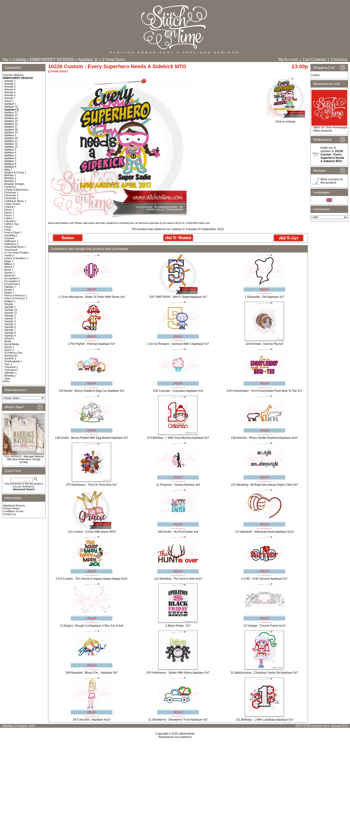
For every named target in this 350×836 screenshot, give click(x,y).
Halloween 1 (11, 241)
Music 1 (8, 269)
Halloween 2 (11, 244)
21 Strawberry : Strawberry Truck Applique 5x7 (178, 719)
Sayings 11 (10, 312)
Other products (322, 130)
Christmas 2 (11, 195)
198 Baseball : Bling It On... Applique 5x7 (91, 672)
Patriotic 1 (10, 286)
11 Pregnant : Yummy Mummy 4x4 (178, 484)
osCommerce (183, 737)
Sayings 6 (10, 326)
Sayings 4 (10, 321)
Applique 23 (11, 146)
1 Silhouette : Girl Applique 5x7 (264, 297)
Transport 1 (11, 367)
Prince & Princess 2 (15, 298)
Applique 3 (10, 149)
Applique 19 (11, 132)
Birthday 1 (10, 175)
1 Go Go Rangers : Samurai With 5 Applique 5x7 (178, 344)
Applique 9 (10, 166)
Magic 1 (8, 261)
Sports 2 (9, 349)
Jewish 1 (9, 255)
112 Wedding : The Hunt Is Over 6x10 (178, 578)
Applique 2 (10, 135)
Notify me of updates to (332, 154)
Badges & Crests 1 (15, 172)
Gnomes (9, 238)
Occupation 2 (12, 281)
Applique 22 (11, 143)
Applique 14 (11, 118)
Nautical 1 (10, 275)
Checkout (339, 59)
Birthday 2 (10, 178)
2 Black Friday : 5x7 (178, 625)
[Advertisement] (175, 779)
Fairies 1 (9, 218)
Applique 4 (10, 152)
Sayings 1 (10, 306)
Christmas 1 (11, 192)
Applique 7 (10, 161)
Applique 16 (11, 123)
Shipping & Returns (14, 505)
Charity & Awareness (16, 189)
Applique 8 (10, 163)
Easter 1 (9, 212)
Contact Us (9, 514)
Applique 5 (10, 155)
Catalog (19, 59)
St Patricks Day (13, 352)
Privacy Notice (11, 508)
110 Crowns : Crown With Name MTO (92, 531)
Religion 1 (9, 301)
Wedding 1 (10, 375)
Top (5, 59)
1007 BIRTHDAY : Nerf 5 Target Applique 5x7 (178, 297)
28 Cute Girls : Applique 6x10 (91, 719)
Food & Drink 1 (13, 232)
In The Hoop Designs (16, 252)
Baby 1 (8, 169)
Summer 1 (10, 358)
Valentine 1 (10, 372)
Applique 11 (88, 59)
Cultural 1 (9, 206)
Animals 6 (9, 95)
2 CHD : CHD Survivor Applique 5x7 (264, 578)
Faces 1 (9, 215)
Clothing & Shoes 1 (15, 201)
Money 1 (9, 266)
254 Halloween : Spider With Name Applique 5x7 (178, 672)
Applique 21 (11, 140)
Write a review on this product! (331, 181)
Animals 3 (9, 86)
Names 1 (9, 272)
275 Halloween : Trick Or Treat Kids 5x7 (91, 484)
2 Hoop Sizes (113, 59)
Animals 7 (9, 98)
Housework (11, 249)
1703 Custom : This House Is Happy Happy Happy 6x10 (91, 578)
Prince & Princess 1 (15, 295)
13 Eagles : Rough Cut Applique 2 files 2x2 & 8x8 (91, 625)
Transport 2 (11, 369)
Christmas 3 (11, 198)
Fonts (7, 229)
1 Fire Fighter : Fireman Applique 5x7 (91, 344)
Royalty (8, 304)
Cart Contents (314, 59)
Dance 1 (9, 209)
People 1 (9, 289)
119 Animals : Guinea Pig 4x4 (264, 344)
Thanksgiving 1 (13, 361)
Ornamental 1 (12, 284)
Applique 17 (11, 126)
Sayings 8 (10, 332)
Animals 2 (9, 83)
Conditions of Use (13, 511)
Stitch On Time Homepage (330, 127)
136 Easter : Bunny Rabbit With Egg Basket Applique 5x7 (91, 437)
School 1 (9, 338)
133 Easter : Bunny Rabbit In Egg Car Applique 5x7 (92, 390)
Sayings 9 (10, 335)
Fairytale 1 (10, 221)
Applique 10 (11, 106)
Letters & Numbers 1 (16, 258)
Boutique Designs (14, 183)
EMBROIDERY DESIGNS (52, 59)
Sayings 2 (10, 315)
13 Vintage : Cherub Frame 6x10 (264, 625)
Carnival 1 (10, 186)
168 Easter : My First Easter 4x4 (178, 531)
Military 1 (9, 264)
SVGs (6, 381)
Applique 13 (11, 115)
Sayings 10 (10, 309)
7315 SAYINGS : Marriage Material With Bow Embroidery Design (24, 458)
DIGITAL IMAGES (13, 75)
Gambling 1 (10, 235)
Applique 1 (10, 103)
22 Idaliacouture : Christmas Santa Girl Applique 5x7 (264, 672)
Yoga (7, 378)
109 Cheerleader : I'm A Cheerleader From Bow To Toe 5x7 (264, 390)
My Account (288, 59)
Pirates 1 (9, 292)
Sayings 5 (10, 324)
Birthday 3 (10, 181)
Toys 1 (8, 364)
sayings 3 (9, 318)
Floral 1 (8, 226)
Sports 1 (9, 347)
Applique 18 (11, 129)
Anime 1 (9, 100)
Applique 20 (11, 138)
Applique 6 (10, 158)
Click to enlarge (285, 121)
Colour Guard (12, 203)
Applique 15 (11, 120)
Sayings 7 (10, 329)
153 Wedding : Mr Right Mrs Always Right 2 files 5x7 (264, 484)
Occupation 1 (12, 278)
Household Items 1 (15, 246)
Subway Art (10, 355)
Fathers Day (11, 223)
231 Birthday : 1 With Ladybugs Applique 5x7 (264, 719)
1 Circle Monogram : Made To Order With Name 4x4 (91, 297)
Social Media (11, 344)
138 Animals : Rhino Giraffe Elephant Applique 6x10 (264, 437)
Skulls (7, 341)
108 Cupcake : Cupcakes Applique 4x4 (178, 390)
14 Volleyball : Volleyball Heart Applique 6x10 (264, 531)
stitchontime (187, 733)
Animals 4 (9, 89)
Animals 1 (9, 80)
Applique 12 (11, 112)
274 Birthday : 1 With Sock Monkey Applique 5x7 (178, 437)
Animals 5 (9, 92)
